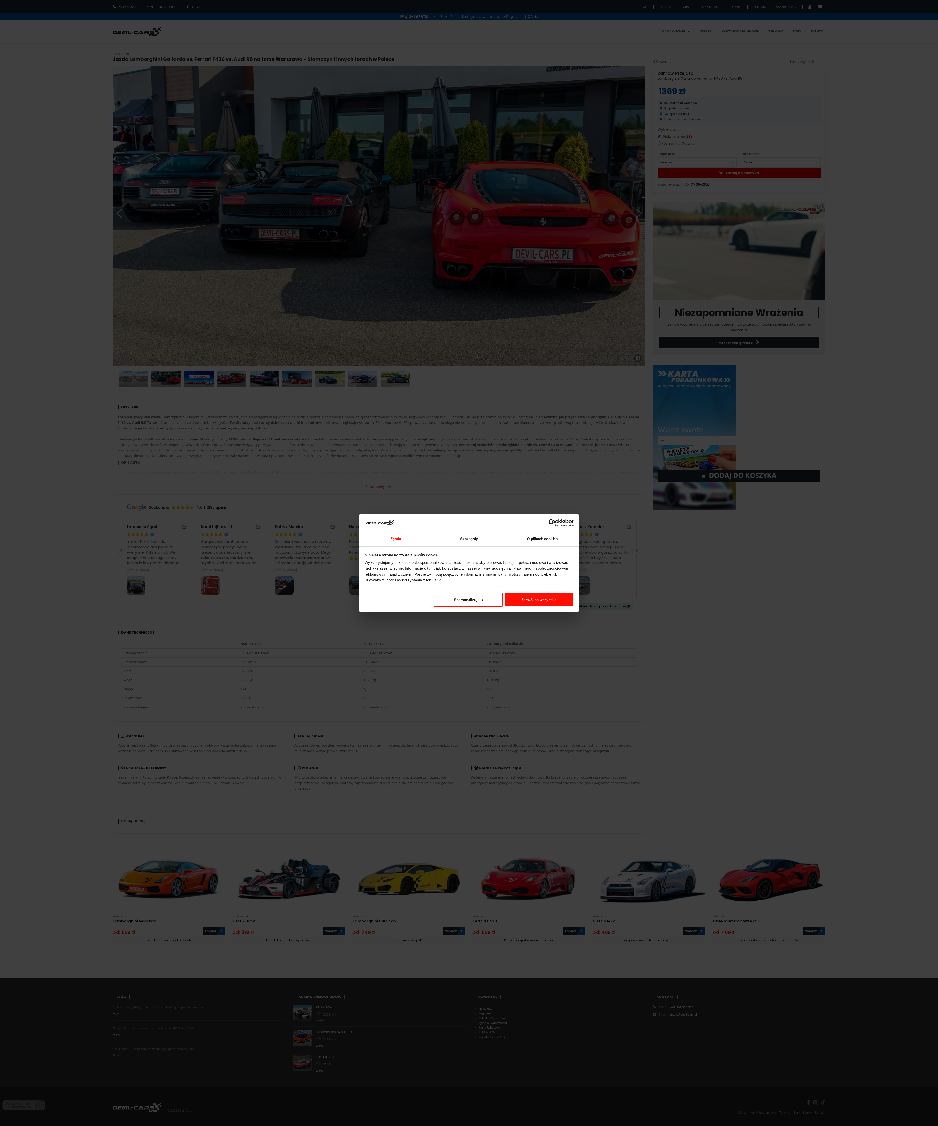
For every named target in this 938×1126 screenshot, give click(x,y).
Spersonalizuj (465, 600)
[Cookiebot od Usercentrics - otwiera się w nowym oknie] (552, 522)
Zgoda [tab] (395, 539)
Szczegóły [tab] (469, 539)
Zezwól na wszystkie (538, 600)
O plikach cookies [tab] (542, 539)
